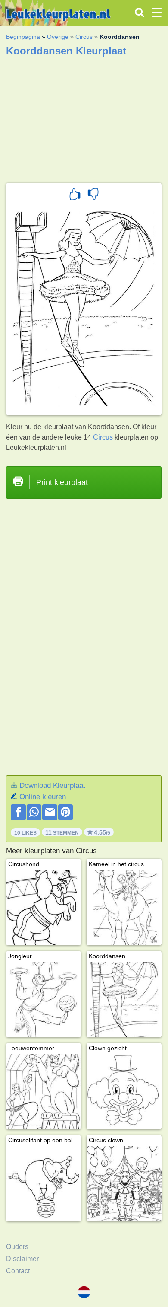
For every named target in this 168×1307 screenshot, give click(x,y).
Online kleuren (42, 797)
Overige (57, 36)
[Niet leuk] (93, 195)
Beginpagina (23, 36)
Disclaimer (22, 1258)
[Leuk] (75, 195)
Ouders (17, 1246)
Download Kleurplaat (52, 785)
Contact (18, 1271)
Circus (84, 36)
